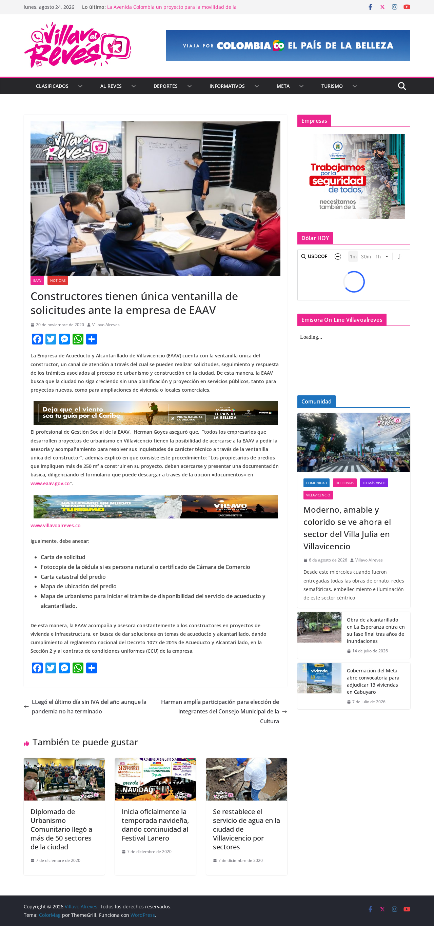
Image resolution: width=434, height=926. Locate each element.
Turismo (332, 86)
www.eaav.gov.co (50, 483)
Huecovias (345, 482)
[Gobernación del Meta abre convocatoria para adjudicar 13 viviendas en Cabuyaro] (319, 686)
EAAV (37, 280)
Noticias (57, 280)
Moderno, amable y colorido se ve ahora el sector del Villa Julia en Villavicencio (347, 528)
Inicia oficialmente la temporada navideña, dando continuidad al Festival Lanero (155, 825)
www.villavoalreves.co (56, 525)
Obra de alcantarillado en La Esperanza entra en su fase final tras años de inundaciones (376, 630)
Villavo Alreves (106, 325)
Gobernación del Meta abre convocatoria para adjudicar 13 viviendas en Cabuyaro (373, 681)
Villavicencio (318, 495)
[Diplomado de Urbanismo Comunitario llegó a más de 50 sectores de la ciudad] (64, 763)
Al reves (111, 86)
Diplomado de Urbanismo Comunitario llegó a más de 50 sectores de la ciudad (61, 829)
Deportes (166, 86)
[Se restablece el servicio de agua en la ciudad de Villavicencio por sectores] (246, 763)
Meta (283, 86)
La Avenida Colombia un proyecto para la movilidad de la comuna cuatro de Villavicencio (172, 10)
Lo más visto (374, 482)
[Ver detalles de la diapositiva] (288, 45)
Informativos (227, 86)
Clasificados (52, 86)
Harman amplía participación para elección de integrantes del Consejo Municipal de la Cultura (220, 711)
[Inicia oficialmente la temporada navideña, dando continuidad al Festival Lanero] (155, 763)
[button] (79, 86)
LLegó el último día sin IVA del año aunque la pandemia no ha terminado (89, 706)
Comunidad (316, 482)
